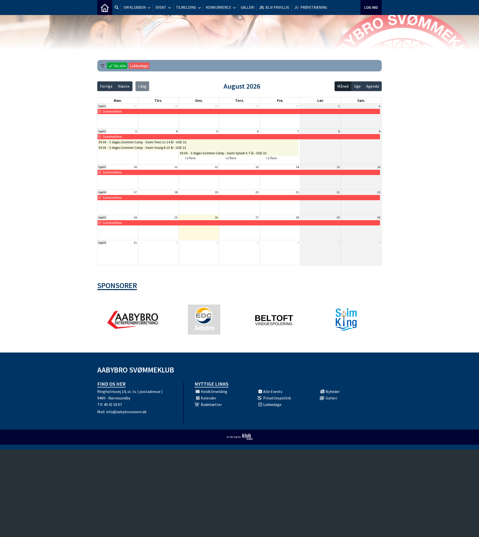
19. (217, 192)
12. (217, 167)
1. (339, 106)
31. (298, 106)
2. (380, 106)
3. (136, 131)
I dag (142, 86)
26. (217, 217)
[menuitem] (104, 7)
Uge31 (102, 106)
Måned (343, 86)
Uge (357, 86)
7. (298, 131)
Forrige (106, 86)
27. (135, 106)
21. (298, 192)
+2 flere (190, 158)
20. (257, 192)
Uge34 (102, 192)
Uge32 (102, 131)
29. (217, 106)
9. (380, 131)
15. (338, 167)
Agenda (372, 86)
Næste (123, 86)
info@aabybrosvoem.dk (126, 411)
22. (338, 192)
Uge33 (102, 167)
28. (176, 106)
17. (135, 192)
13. (257, 167)
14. (298, 167)
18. (176, 192)
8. (339, 131)
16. (379, 167)
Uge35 (102, 217)
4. (177, 131)
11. (176, 167)
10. (135, 167)
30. (257, 106)
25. (176, 217)
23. (379, 192)
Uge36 (102, 242)
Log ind (371, 7)
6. (258, 131)
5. (217, 131)
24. (135, 217)
